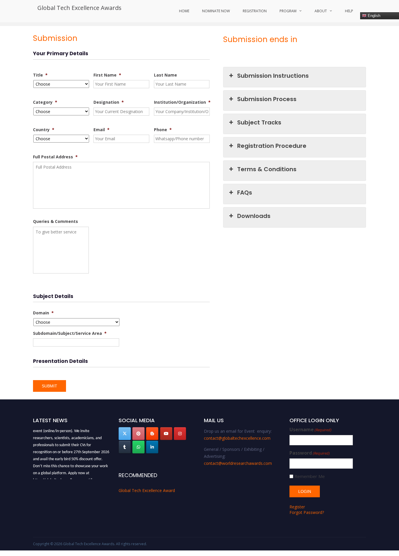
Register (297, 507)
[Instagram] (180, 433)
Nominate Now (216, 10)
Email (101, 129)
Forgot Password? (306, 512)
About (321, 10)
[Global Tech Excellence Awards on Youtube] (166, 433)
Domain (43, 313)
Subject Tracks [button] (259, 122)
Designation (108, 102)
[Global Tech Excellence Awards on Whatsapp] (138, 447)
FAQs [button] (244, 192)
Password (309, 453)
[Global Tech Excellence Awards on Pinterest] (138, 433)
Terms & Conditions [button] (266, 169)
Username (310, 430)
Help (349, 10)
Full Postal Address (55, 157)
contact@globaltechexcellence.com (237, 438)
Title (40, 75)
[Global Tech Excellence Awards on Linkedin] (152, 447)
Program (288, 10)
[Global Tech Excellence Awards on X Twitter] (125, 433)
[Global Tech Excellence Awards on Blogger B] (152, 433)
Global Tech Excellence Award (147, 490)
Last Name (165, 75)
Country (43, 129)
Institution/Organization (182, 102)
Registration (255, 10)
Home (184, 10)
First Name (107, 75)
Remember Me (309, 476)
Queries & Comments (55, 221)
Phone (163, 129)
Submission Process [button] (266, 99)
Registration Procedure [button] (271, 146)
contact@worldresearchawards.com (238, 463)
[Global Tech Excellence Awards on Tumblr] (125, 447)
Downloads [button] (253, 216)
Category (45, 102)
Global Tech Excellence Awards (79, 8)
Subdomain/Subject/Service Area (70, 333)
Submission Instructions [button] (273, 76)
